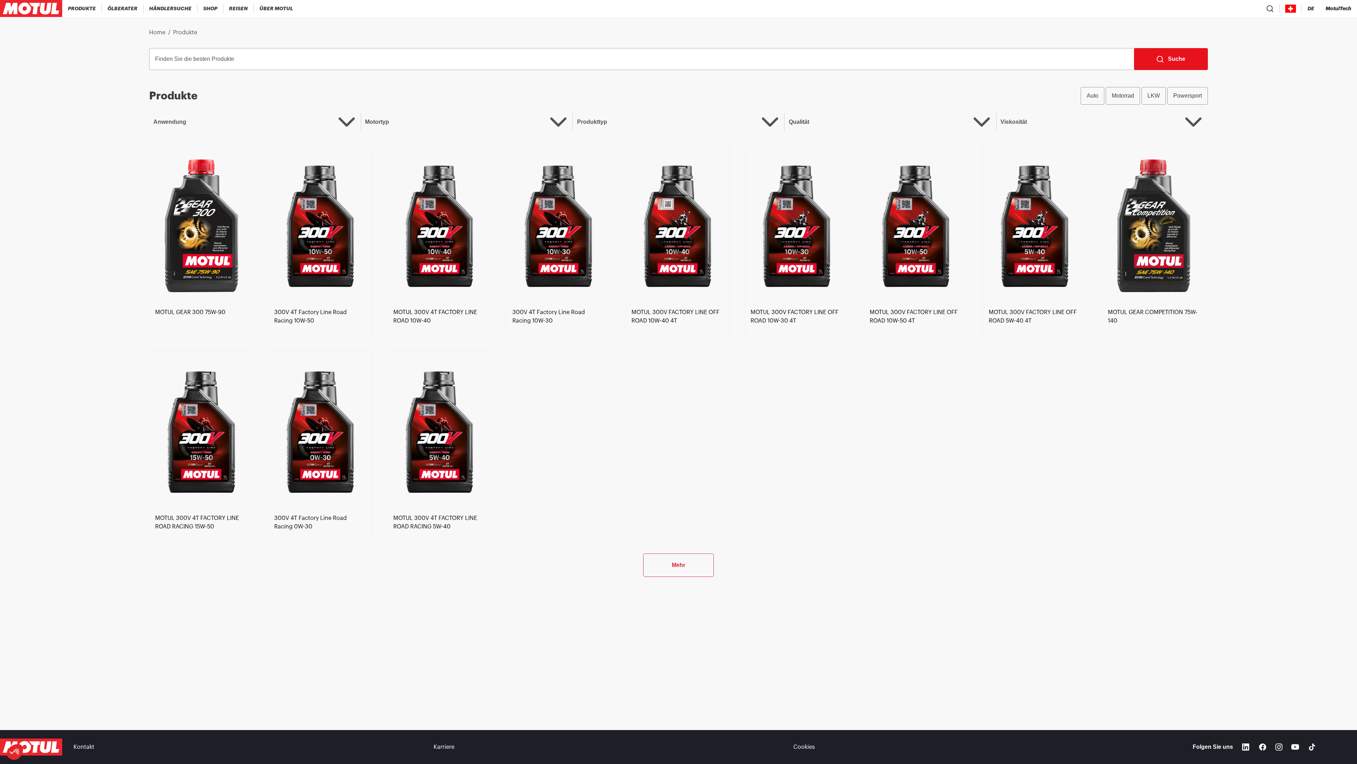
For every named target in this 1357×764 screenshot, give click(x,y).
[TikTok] (1312, 747)
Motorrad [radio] (1123, 96)
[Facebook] (1262, 747)
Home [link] (157, 32)
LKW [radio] (1153, 96)
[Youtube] (1295, 747)
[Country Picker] (1291, 9)
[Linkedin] (1245, 747)
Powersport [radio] (1187, 96)
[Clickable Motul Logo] (31, 8)
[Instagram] (1278, 747)
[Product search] (1270, 8)
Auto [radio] (1092, 96)
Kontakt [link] (84, 747)
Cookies (804, 747)
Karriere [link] (444, 747)
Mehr (678, 565)
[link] (210, 8)
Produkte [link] (185, 32)
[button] (14, 751)
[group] (1144, 96)
